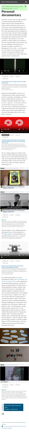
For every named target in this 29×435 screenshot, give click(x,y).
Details (12, 76)
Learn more (15, 8)
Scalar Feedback (8, 428)
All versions (22, 422)
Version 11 (4, 422)
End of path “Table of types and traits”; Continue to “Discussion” (13, 407)
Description (5, 76)
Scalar (10, 426)
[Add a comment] (4, 414)
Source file (5, 78)
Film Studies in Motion (9, 2)
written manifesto (7, 234)
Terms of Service (18, 426)
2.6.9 (13, 426)
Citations (17, 76)
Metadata (4, 424)
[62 (10, 321)
